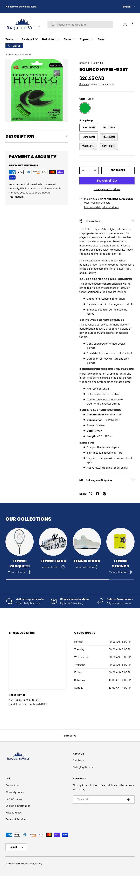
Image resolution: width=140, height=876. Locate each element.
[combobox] (80, 24)
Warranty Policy (14, 792)
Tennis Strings (120, 564)
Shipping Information (18, 805)
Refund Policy (13, 798)
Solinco (83, 62)
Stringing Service (83, 767)
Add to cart (118, 170)
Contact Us (12, 785)
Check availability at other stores (101, 207)
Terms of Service (15, 819)
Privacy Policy (13, 812)
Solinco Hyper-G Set (23, 54)
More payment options (107, 189)
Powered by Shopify (33, 863)
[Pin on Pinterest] (104, 493)
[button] (132, 24)
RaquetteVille (18, 863)
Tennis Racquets (19, 564)
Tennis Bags (53, 561)
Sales (101, 39)
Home (8, 54)
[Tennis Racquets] (19, 542)
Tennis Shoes (86, 561)
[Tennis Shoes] (87, 542)
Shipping (84, 84)
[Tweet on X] (90, 493)
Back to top (70, 735)
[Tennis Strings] (120, 542)
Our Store (78, 760)
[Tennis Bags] (53, 542)
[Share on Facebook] (97, 493)
